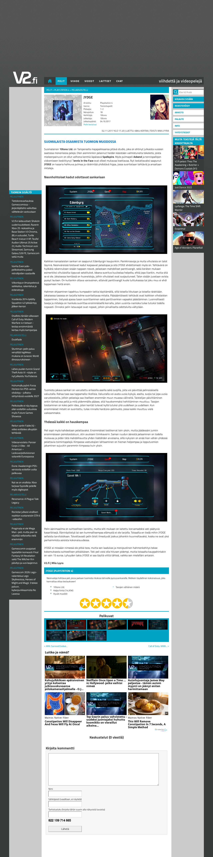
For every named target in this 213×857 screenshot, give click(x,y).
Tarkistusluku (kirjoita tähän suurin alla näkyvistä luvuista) (76, 809)
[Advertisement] (106, 845)
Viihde (75, 81)
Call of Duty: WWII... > (158, 646)
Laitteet (105, 81)
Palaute (179, 119)
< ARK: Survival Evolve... (55, 646)
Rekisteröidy (182, 105)
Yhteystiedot (182, 132)
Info (177, 125)
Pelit (61, 81)
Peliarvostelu (18, 335)
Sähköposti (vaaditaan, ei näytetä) (65, 799)
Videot (89, 81)
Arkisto (179, 112)
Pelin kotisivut (90, 124)
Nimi (50, 789)
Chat (119, 81)
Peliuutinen (16, 196)
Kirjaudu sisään (184, 99)
